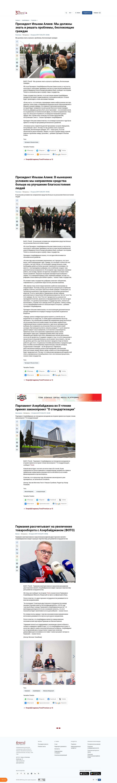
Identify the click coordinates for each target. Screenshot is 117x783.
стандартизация (40, 491)
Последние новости (43, 744)
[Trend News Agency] (20, 743)
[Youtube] (28, 773)
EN (93, 779)
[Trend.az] (21, 13)
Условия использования (94, 744)
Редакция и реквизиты (60, 746)
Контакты (57, 748)
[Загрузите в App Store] (84, 773)
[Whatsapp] (17, 773)
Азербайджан (36, 690)
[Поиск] (66, 12)
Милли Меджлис (29, 491)
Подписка (73, 744)
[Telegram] (31, 773)
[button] (17, 41)
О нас (56, 744)
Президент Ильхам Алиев (31, 142)
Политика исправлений (61, 755)
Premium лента (42, 746)
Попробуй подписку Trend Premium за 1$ (39, 159)
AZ (96, 779)
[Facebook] (21, 773)
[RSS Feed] (38, 773)
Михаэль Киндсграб (48, 690)
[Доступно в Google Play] (95, 773)
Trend (32, 465)
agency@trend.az (20, 762)
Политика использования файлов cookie (94, 756)
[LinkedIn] (35, 773)
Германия (27, 690)
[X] (24, 773)
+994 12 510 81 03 (20, 761)
